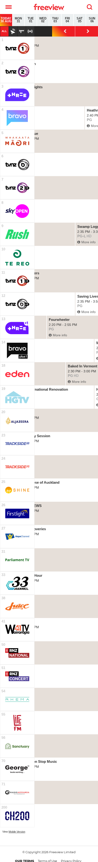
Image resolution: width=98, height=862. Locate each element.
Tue (31, 20)
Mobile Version (17, 831)
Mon (18, 20)
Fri (67, 20)
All (4, 31)
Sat (80, 20)
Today (5, 20)
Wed (42, 20)
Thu (55, 20)
